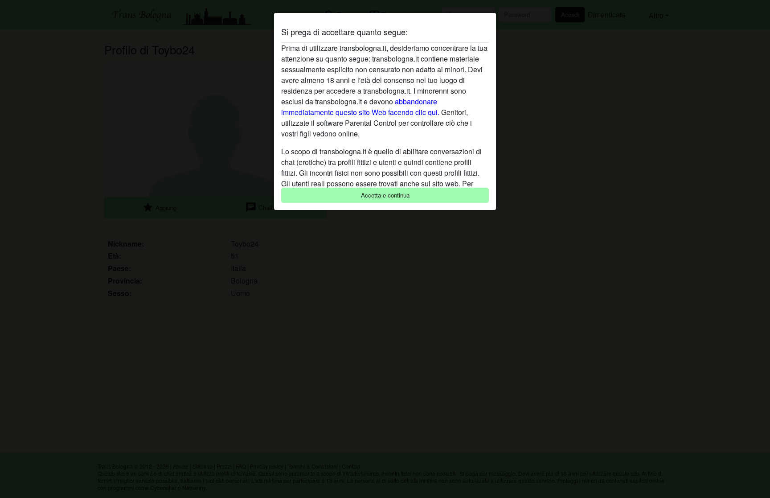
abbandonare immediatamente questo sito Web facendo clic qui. (360, 106)
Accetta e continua (385, 195)
